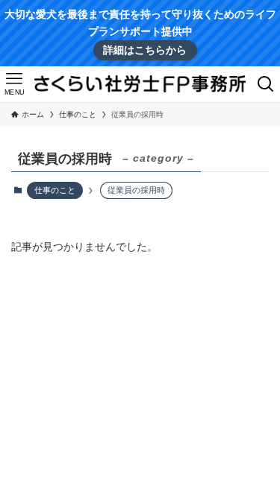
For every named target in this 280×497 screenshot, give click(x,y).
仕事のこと (54, 190)
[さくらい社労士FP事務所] (140, 84)
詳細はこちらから (145, 50)
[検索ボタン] (266, 84)
